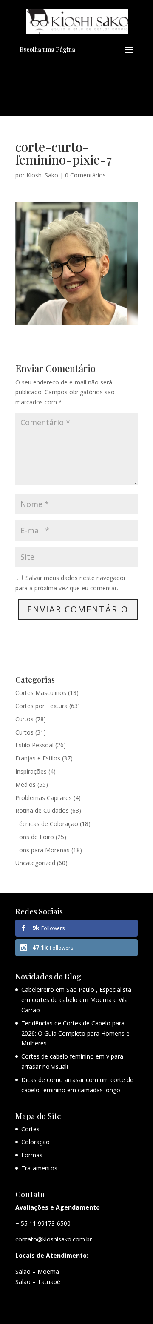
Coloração (35, 1142)
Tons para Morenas (42, 850)
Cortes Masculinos (40, 693)
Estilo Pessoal (34, 745)
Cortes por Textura (41, 706)
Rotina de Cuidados (42, 810)
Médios (25, 784)
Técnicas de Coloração (46, 824)
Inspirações (31, 771)
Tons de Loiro (34, 837)
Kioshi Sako (42, 175)
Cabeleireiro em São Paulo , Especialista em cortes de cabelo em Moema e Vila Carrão (76, 999)
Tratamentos (39, 1168)
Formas (31, 1155)
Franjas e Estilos (37, 758)
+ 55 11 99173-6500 (43, 1223)
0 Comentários (85, 175)
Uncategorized (35, 863)
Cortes (30, 1129)
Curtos (24, 719)
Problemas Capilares (43, 798)
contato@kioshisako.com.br (53, 1239)
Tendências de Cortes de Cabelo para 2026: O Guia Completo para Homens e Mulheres (75, 1033)
